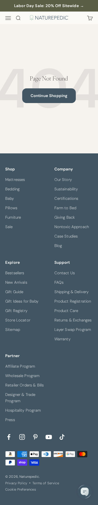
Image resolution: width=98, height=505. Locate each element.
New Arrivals (16, 282)
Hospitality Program (23, 410)
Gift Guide (14, 291)
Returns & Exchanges (73, 320)
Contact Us (64, 273)
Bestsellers (14, 273)
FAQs (59, 282)
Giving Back (64, 217)
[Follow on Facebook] (8, 436)
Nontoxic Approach (71, 226)
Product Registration (72, 301)
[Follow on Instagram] (22, 436)
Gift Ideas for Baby (21, 301)
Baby (9, 198)
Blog (58, 245)
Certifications (66, 198)
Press (10, 419)
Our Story (63, 179)
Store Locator (17, 320)
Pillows (11, 208)
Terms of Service (45, 483)
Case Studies (66, 236)
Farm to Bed (65, 208)
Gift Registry (16, 310)
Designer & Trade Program (20, 398)
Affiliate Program (20, 366)
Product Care (66, 310)
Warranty (62, 339)
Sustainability (66, 189)
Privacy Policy (16, 483)
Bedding (12, 189)
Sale (9, 226)
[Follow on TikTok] (62, 436)
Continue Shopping (49, 95)
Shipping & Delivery (71, 291)
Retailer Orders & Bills (24, 385)
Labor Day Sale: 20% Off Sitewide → (49, 5)
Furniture (13, 217)
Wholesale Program (22, 375)
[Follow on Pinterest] (35, 436)
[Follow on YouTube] (48, 436)
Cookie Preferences (20, 489)
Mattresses (15, 179)
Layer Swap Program (72, 329)
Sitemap (12, 329)
